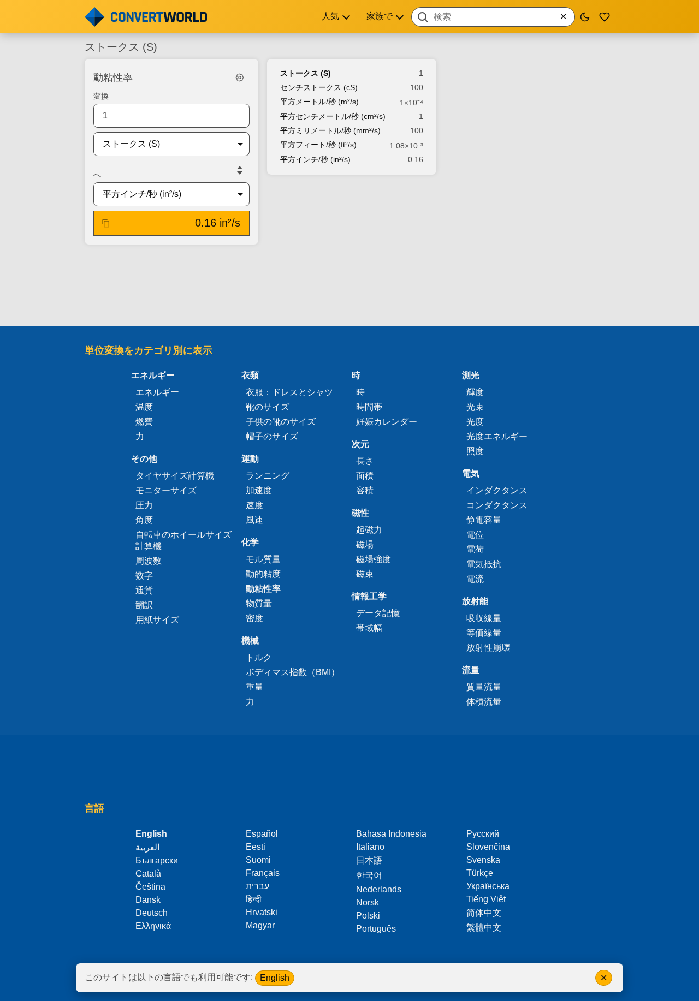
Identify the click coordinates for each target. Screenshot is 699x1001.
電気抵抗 (483, 564)
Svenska (483, 860)
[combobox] (493, 17)
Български (156, 860)
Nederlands (378, 889)
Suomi (258, 860)
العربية (147, 847)
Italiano (370, 846)
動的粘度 (263, 574)
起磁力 (369, 529)
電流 (475, 578)
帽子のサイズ (272, 436)
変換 (101, 96)
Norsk (367, 902)
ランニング (267, 475)
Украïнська (488, 886)
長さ (365, 461)
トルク (259, 657)
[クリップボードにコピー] (106, 223)
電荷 (475, 549)
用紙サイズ (157, 619)
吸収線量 (483, 618)
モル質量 (263, 559)
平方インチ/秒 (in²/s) (315, 159)
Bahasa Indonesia (391, 833)
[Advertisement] (349, 286)
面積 (365, 475)
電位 (475, 534)
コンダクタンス (497, 505)
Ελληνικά (153, 926)
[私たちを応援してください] (604, 17)
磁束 (365, 574)
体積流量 (483, 701)
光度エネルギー (497, 436)
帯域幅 (369, 628)
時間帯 (369, 407)
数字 (144, 575)
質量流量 (483, 687)
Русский (482, 833)
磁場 (365, 544)
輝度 (475, 392)
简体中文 (483, 912)
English (274, 977)
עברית (257, 886)
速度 (254, 505)
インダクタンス (497, 490)
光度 (475, 421)
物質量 (259, 603)
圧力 (144, 505)
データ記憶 (378, 613)
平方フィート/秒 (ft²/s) (318, 144)
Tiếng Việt (486, 899)
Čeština (150, 886)
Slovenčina (488, 846)
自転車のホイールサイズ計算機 (183, 540)
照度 (475, 451)
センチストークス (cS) (319, 87)
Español (262, 833)
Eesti (255, 846)
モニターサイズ (166, 490)
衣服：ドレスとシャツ (289, 392)
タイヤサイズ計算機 (174, 475)
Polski (368, 915)
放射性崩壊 (488, 647)
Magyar (260, 925)
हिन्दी (254, 899)
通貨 (144, 590)
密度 (254, 618)
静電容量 (483, 520)
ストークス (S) (305, 73)
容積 (365, 490)
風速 (254, 520)
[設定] (240, 77)
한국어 (369, 875)
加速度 (259, 490)
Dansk (148, 899)
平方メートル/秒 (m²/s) (319, 101)
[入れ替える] (240, 170)
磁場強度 (373, 559)
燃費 (144, 421)
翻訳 (144, 605)
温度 (144, 407)
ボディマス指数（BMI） (293, 672)
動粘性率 (263, 588)
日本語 (369, 860)
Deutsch (151, 912)
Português (376, 928)
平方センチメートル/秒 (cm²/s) (333, 116)
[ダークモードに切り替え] (585, 17)
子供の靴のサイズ (281, 421)
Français (263, 873)
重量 (254, 687)
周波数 (148, 560)
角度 (144, 520)
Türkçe (479, 873)
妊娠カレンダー (386, 421)
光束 (475, 407)
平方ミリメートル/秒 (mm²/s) (330, 130)
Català (148, 873)
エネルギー (157, 392)
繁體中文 (483, 927)
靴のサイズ (267, 407)
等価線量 (483, 632)
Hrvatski (261, 912)
